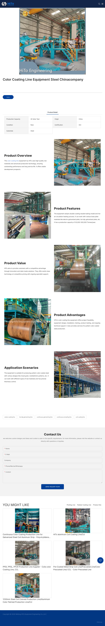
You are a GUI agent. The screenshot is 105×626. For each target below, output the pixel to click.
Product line (97, 505)
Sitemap (99, 622)
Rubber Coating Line (84, 505)
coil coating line (80, 417)
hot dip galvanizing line (26, 417)
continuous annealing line (64, 417)
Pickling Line (71, 505)
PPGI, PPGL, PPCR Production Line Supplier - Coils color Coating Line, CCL (27, 568)
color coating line (13, 161)
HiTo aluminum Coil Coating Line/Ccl (69, 534)
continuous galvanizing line (44, 417)
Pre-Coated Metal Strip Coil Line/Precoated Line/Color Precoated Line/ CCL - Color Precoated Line (76, 568)
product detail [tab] (53, 112)
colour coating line (9, 417)
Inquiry (8, 97)
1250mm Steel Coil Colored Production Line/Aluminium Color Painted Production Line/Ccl (26, 600)
